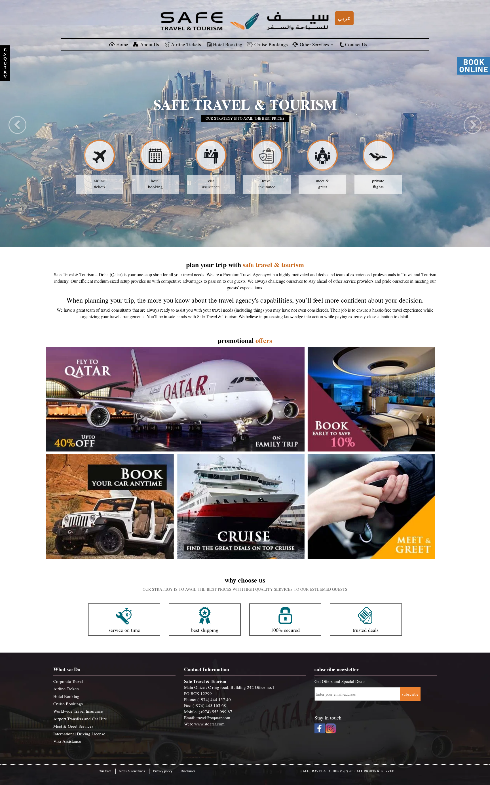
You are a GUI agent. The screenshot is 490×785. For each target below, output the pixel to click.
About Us (149, 44)
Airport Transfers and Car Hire (80, 718)
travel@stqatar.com (213, 717)
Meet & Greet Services (73, 726)
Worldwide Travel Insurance (78, 711)
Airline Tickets (186, 44)
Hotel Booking (227, 44)
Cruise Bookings (271, 44)
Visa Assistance (67, 741)
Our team (105, 771)
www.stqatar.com (209, 724)
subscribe (410, 694)
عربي (344, 18)
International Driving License (79, 734)
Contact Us (356, 44)
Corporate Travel (68, 681)
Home (122, 44)
